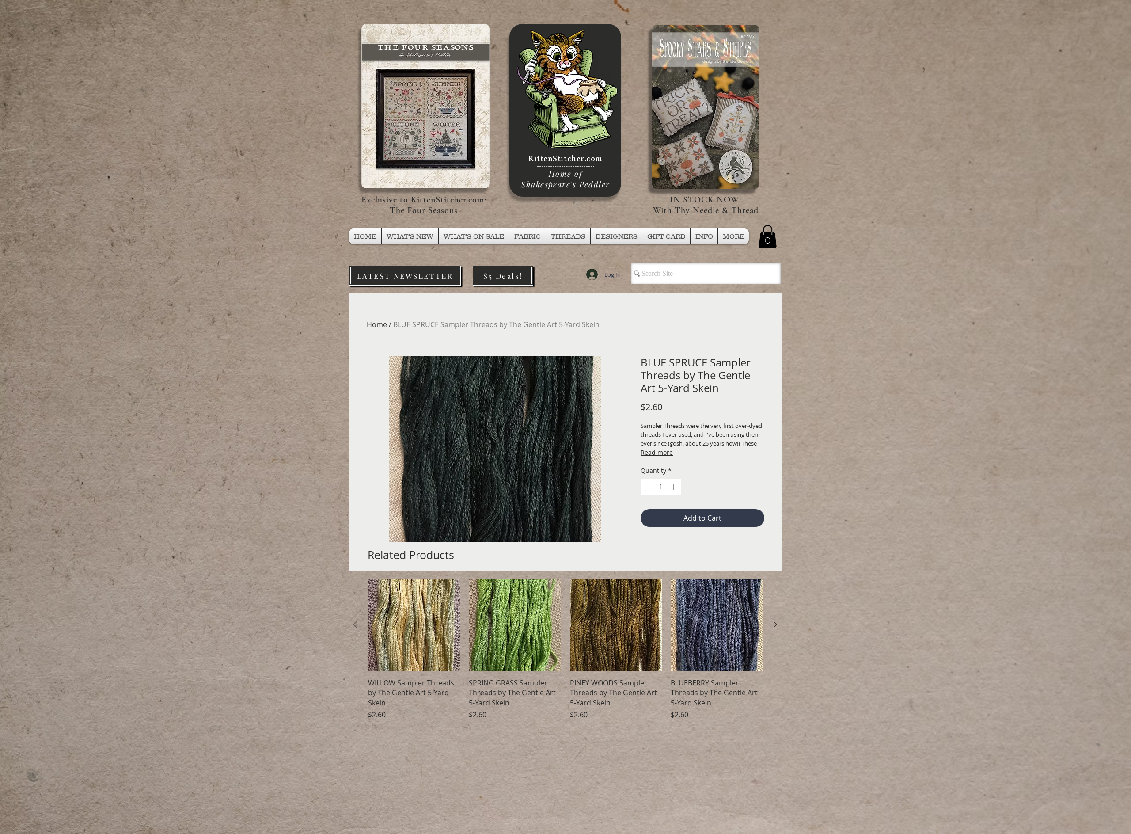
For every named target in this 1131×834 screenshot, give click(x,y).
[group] (565, 649)
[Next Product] (775, 624)
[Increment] (674, 487)
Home (377, 324)
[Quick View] (414, 625)
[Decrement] (647, 487)
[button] (568, 236)
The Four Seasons (424, 210)
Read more (657, 452)
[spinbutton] (661, 487)
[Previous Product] (355, 624)
